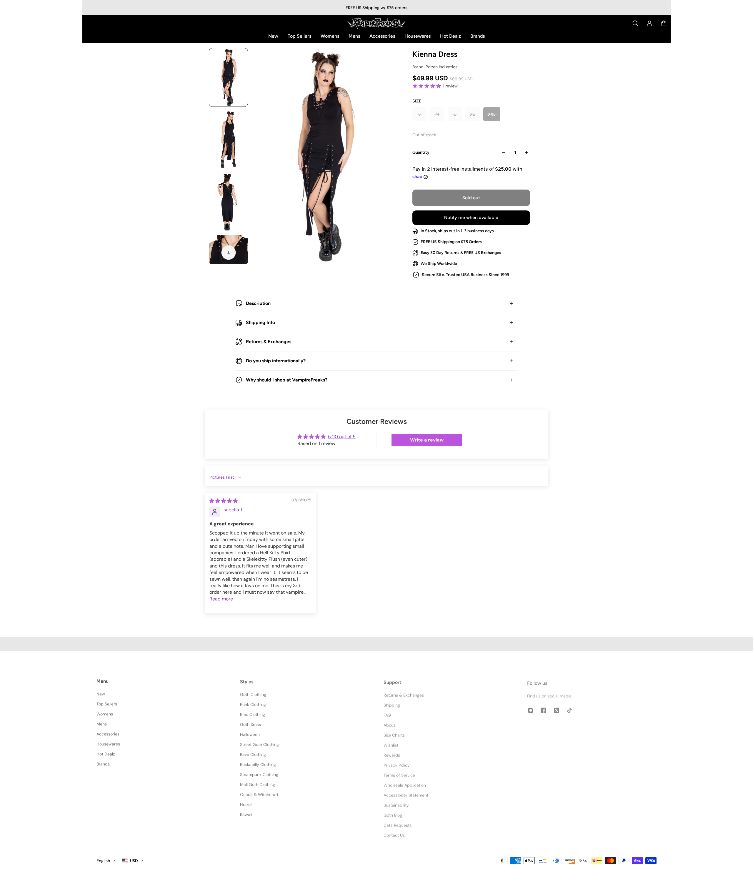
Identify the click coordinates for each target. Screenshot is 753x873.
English (103, 860)
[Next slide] (228, 252)
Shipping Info (260, 322)
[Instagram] (530, 707)
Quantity (420, 152)
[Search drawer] (635, 23)
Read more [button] (221, 599)
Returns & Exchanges (268, 341)
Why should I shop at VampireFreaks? (286, 380)
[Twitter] (556, 707)
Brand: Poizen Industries (434, 66)
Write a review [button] (427, 440)
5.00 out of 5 (342, 437)
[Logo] (376, 23)
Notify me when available (471, 217)
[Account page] (649, 23)
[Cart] (664, 23)
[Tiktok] (569, 707)
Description (258, 303)
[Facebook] (543, 707)
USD (134, 860)
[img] (223, 501)
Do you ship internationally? (276, 361)
